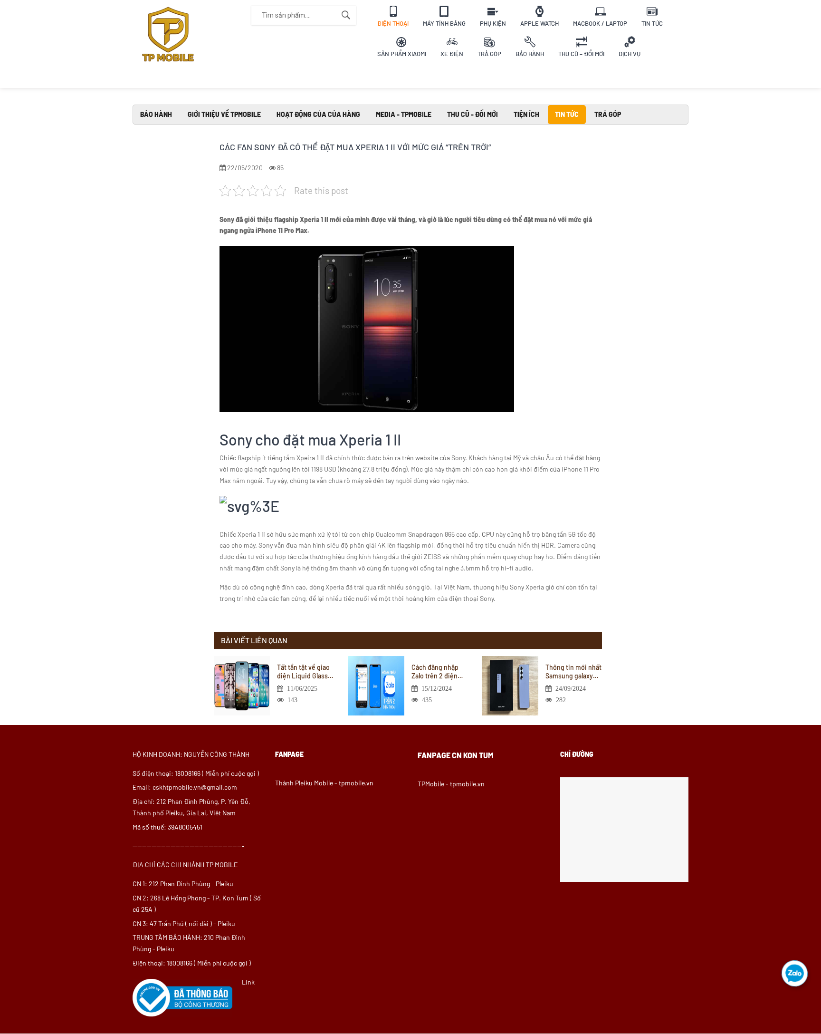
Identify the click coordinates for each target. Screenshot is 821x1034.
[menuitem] (393, 15)
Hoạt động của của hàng (318, 114)
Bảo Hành (156, 114)
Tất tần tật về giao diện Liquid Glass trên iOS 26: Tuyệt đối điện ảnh (303, 671)
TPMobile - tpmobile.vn (451, 784)
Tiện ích (526, 114)
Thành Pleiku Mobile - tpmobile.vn (324, 783)
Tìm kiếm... (346, 15)
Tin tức (567, 114)
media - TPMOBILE (403, 114)
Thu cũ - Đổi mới (472, 114)
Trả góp (607, 114)
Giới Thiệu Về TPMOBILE (224, 114)
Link (248, 982)
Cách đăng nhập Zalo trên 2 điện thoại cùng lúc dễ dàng (436, 671)
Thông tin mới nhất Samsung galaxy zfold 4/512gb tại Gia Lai (573, 671)
